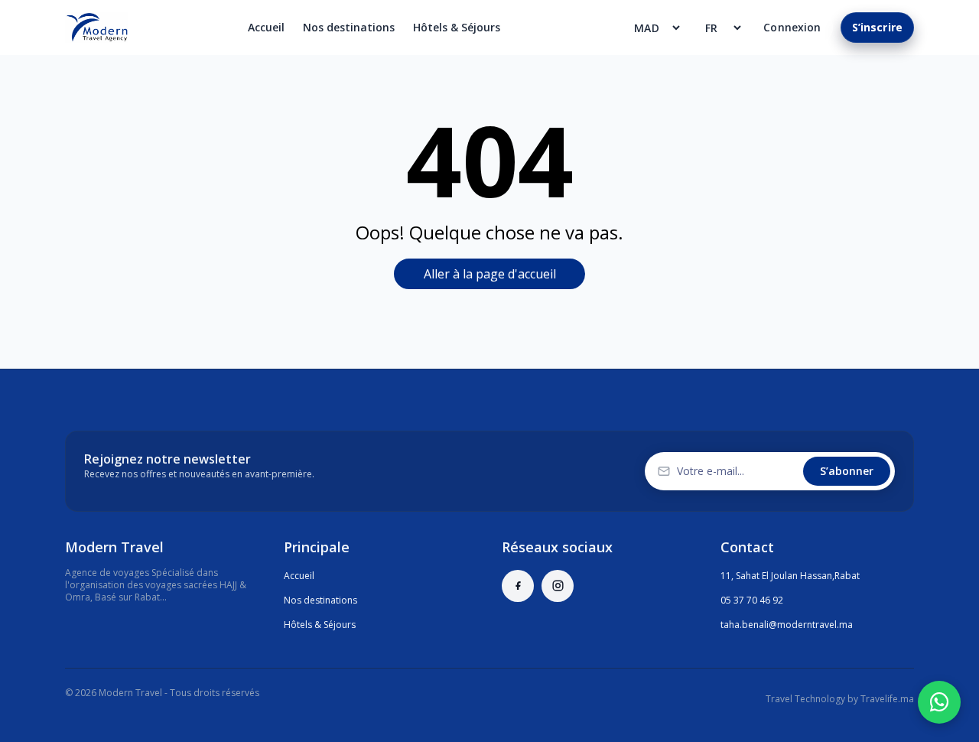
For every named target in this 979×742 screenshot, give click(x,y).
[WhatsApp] (939, 702)
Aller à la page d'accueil (490, 273)
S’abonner (846, 471)
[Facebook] (518, 586)
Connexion (792, 27)
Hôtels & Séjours (456, 27)
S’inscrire (877, 27)
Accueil (266, 27)
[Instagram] (558, 586)
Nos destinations (349, 27)
